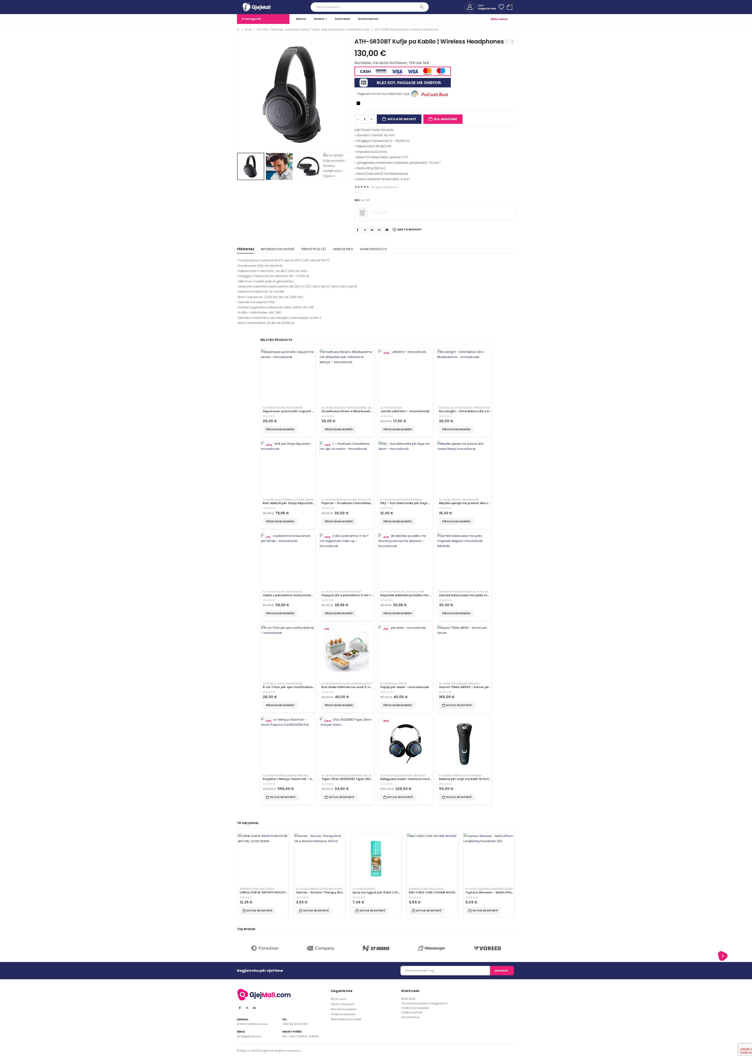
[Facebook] (240, 1008)
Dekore (488, 591)
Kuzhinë (338, 499)
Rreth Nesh (342, 19)
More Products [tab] (373, 249)
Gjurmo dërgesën (342, 1004)
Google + (379, 230)
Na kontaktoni (368, 19)
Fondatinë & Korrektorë (490, 889)
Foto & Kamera (459, 683)
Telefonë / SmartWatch (369, 407)
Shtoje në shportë (401, 119)
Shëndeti (418, 499)
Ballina (301, 19)
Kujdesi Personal (472, 775)
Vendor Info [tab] (343, 249)
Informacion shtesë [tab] (277, 249)
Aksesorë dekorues (461, 591)
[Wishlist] (501, 7)
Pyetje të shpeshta (343, 1014)
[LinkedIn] (254, 1008)
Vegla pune (418, 591)
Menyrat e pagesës (343, 1009)
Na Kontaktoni (410, 1017)
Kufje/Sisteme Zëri (402, 775)
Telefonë (351, 407)
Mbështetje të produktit (346, 1019)
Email (387, 230)
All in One (268, 407)
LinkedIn (372, 230)
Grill (395, 683)
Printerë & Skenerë (285, 775)
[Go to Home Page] (238, 29)
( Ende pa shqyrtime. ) (384, 187)
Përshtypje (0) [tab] (313, 249)
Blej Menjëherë (445, 119)
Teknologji (339, 407)
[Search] (422, 7)
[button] (238, 95)
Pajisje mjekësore (402, 499)
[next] (512, 41)
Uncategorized (294, 407)
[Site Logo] (256, 7)
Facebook (357, 230)
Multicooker (350, 499)
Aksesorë (444, 407)
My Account (338, 999)
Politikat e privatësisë (415, 1008)
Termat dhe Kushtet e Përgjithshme (424, 1003)
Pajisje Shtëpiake (284, 499)
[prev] (506, 41)
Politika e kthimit (411, 1012)
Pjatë (366, 683)
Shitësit (319, 19)
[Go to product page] (288, 376)
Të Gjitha (280, 407)
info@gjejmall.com (249, 1036)
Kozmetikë (456, 775)
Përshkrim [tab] (245, 249)
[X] (247, 1008)
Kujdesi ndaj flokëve (262, 889)
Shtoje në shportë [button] (459, 705)
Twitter (365, 230)
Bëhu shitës (499, 19)
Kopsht (396, 591)
